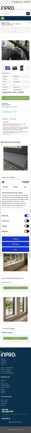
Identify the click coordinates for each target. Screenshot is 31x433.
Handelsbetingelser (5, 385)
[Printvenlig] (29, 22)
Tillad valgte (15, 244)
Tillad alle (15, 238)
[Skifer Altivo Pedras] (15, 160)
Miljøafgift (3, 391)
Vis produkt (15, 288)
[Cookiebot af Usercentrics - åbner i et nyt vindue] (22, 182)
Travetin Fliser (4, 402)
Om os (2, 382)
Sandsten (3, 405)
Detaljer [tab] (15, 186)
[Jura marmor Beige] (15, 312)
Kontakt (3, 392)
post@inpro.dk (18, 2)
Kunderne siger (4, 384)
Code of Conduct (5, 387)
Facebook (12, 422)
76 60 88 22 (27, 2)
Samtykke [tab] (5, 186)
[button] (15, 28)
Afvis (15, 249)
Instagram (19, 422)
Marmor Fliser (4, 400)
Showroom (3, 380)
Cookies (3, 389)
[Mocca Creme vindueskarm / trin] (15, 261)
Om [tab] (25, 186)
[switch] (26, 221)
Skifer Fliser (3, 403)
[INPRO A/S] (15, 7)
